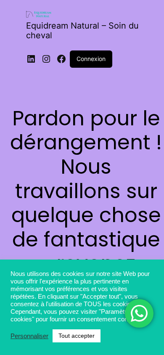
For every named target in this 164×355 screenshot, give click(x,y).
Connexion (91, 58)
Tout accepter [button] (76, 335)
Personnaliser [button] (29, 336)
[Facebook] (61, 59)
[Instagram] (46, 59)
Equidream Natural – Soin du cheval (82, 30)
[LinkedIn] (31, 59)
